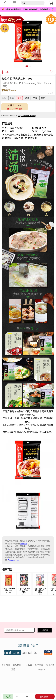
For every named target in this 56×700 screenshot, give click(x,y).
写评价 (50, 93)
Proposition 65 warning (27, 115)
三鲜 (35, 98)
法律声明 (50, 664)
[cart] (51, 3)
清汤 (19, 98)
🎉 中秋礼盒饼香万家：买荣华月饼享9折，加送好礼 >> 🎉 (28, 9)
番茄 (12, 98)
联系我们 (17, 664)
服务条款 (23, 543)
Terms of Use (13, 560)
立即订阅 (44, 630)
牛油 (4, 98)
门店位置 (28, 664)
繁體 (13, 669)
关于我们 (6, 664)
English (41, 669)
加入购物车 (45, 696)
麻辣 (43, 98)
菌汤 (27, 98)
